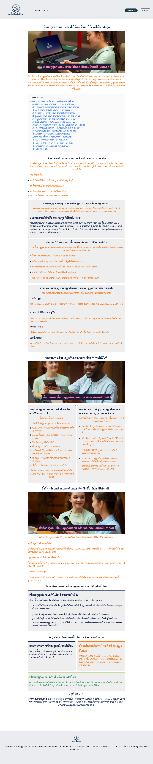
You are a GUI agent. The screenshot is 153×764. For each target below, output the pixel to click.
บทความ (45, 10)
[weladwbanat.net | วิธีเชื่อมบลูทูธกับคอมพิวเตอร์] (16, 9)
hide (41, 97)
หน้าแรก (36, 10)
